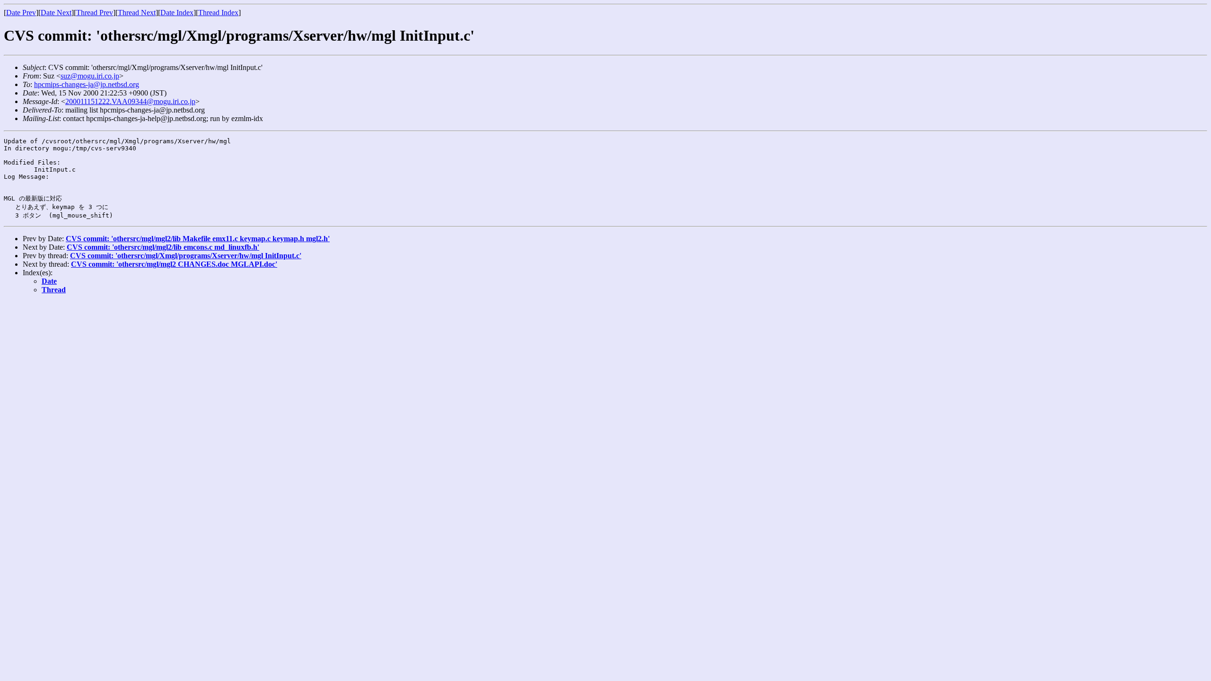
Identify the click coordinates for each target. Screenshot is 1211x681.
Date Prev (21, 13)
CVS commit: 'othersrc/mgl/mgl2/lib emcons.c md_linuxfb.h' (163, 247)
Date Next (56, 13)
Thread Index (218, 13)
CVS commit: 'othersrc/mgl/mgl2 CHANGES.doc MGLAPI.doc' (174, 264)
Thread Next (137, 13)
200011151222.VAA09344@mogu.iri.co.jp (130, 101)
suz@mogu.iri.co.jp (90, 76)
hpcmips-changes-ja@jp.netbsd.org (86, 84)
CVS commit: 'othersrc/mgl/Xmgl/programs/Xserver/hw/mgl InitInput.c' (185, 256)
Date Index (176, 13)
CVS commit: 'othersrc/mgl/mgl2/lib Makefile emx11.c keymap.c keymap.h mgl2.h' (198, 239)
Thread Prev (94, 13)
